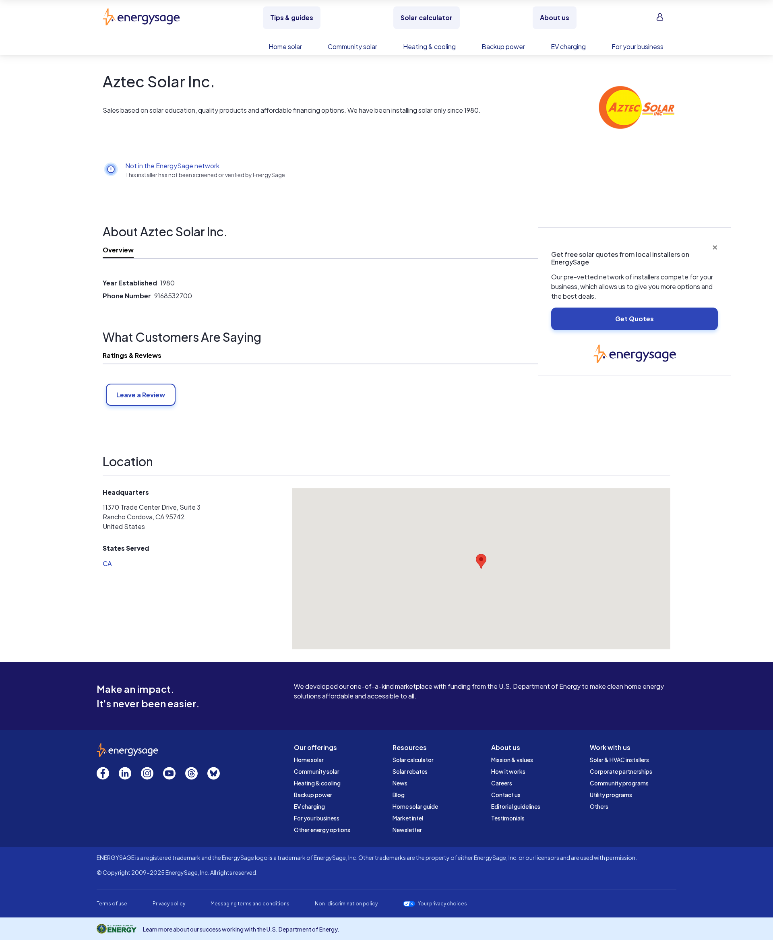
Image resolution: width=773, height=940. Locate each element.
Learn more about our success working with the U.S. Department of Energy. (241, 929)
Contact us (506, 794)
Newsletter (407, 829)
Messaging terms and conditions (250, 904)
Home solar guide (415, 806)
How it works (508, 771)
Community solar (316, 771)
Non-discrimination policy (346, 904)
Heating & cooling (317, 783)
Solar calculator (413, 759)
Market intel (408, 818)
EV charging (309, 806)
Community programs (619, 783)
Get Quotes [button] (634, 318)
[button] (481, 561)
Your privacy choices (442, 904)
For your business (316, 818)
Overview (118, 250)
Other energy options (322, 829)
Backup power (313, 794)
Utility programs (611, 794)
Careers (501, 783)
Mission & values (512, 759)
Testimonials (508, 818)
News (400, 783)
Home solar (309, 759)
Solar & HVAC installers (619, 759)
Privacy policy (169, 904)
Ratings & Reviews (132, 355)
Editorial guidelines (515, 806)
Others (599, 806)
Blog (399, 794)
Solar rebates (410, 771)
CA (107, 563)
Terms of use (112, 904)
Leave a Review (140, 394)
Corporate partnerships (621, 771)
